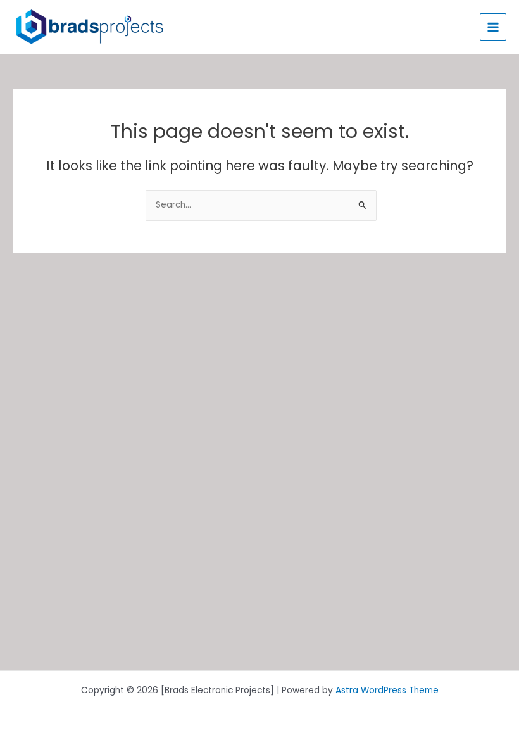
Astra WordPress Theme (387, 690)
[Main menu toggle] (493, 27)
